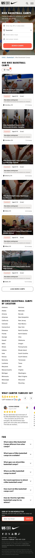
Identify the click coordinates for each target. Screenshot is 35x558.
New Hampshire (23, 317)
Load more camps (17, 289)
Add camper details (12, 39)
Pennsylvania (22, 347)
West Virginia (22, 376)
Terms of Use (12, 537)
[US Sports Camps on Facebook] (3, 534)
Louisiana (5, 363)
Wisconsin (21, 380)
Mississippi (5, 380)
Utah (19, 366)
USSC (4, 57)
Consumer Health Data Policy (8, 545)
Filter (8, 69)
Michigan (5, 373)
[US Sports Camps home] (9, 3)
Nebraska (21, 311)
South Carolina (23, 353)
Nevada (20, 314)
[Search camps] (19, 534)
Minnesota (5, 376)
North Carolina (23, 330)
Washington (22, 373)
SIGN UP (28, 519)
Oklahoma (21, 340)
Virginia (20, 370)
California (5, 320)
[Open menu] (32, 3)
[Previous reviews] (25, 398)
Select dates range (12, 35)
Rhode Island (22, 350)
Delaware (5, 330)
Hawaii (4, 340)
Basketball (9, 30)
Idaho (3, 343)
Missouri (4, 383)
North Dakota (22, 334)
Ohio (19, 337)
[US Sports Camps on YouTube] (12, 534)
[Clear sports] (31, 30)
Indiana (4, 350)
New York (21, 327)
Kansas (4, 357)
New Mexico (22, 324)
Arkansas (5, 317)
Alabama (5, 307)
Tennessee (21, 360)
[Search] (27, 3)
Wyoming (21, 383)
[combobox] (19, 26)
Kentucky (5, 360)
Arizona (4, 314)
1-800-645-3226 (19, 539)
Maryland (5, 366)
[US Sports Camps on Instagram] (6, 534)
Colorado (5, 324)
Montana (21, 307)
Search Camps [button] (17, 46)
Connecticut (6, 327)
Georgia (4, 337)
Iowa (3, 353)
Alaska (4, 311)
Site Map (4, 537)
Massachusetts (7, 370)
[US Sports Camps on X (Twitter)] (9, 534)
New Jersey (22, 320)
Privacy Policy (26, 543)
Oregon (20, 343)
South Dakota (22, 357)
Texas (20, 363)
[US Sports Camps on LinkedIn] (16, 534)
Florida (4, 334)
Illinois (4, 347)
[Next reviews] (31, 398)
